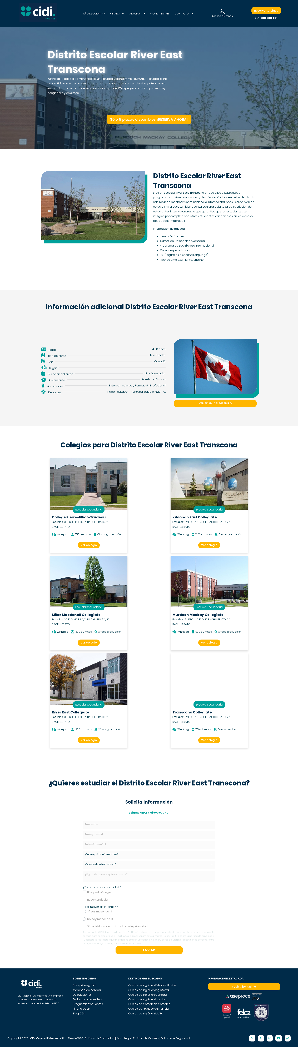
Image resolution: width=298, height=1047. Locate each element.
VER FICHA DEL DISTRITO (215, 403)
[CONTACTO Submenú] (191, 13)
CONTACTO (182, 13)
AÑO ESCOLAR (92, 13)
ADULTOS (135, 13)
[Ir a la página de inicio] (38, 13)
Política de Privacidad (100, 1038)
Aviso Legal (123, 1038)
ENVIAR (149, 950)
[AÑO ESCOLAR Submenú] (103, 13)
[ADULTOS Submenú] (143, 13)
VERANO (115, 13)
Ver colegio (89, 545)
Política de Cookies (146, 1038)
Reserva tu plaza (266, 10)
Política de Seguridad (175, 1038)
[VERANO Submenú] (123, 13)
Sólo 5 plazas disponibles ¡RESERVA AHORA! (149, 119)
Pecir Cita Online (244, 986)
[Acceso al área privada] (222, 11)
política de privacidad (133, 926)
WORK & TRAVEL (159, 13)
